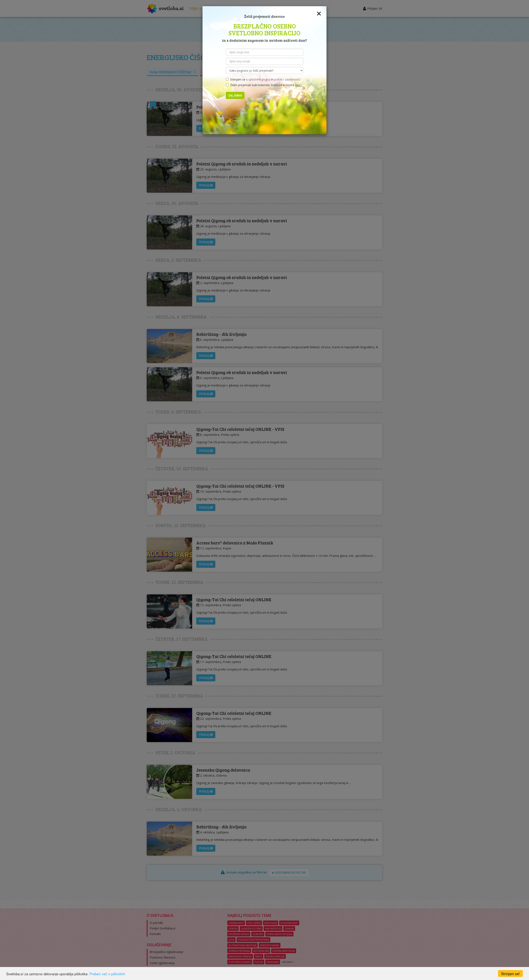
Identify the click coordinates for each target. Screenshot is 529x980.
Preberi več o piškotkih (107, 973)
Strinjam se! (510, 973)
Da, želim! (235, 95)
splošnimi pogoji (259, 79)
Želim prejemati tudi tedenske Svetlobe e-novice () (265, 85)
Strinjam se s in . (264, 79)
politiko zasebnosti (286, 79)
